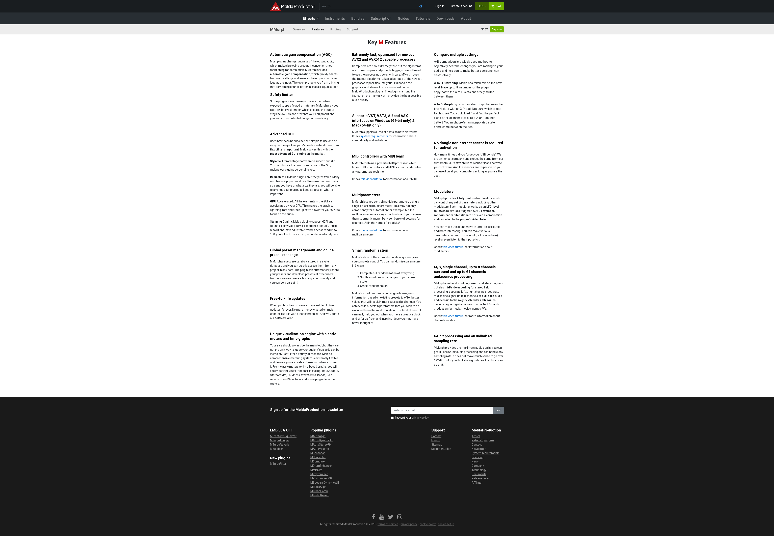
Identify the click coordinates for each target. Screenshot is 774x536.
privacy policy (420, 417)
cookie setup (446, 524)
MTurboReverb (279, 444)
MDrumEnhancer (321, 465)
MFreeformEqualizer (283, 436)
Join (498, 410)
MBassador (317, 453)
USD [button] (481, 6)
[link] (373, 517)
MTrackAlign (318, 486)
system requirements (374, 136)
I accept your (412, 417)
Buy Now (497, 29)
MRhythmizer (319, 474)
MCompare (317, 461)
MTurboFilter (278, 463)
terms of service (388, 524)
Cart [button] (498, 6)
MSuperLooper (279, 440)
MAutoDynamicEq (321, 440)
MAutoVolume (319, 448)
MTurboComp (319, 491)
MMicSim (316, 470)
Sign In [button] (440, 6)
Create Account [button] (461, 6)
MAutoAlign (318, 436)
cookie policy (428, 524)
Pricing (335, 29)
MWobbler (276, 448)
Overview (299, 29)
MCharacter (318, 457)
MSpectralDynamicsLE (324, 482)
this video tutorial (371, 179)
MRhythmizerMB (321, 478)
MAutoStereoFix (320, 444)
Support (352, 29)
